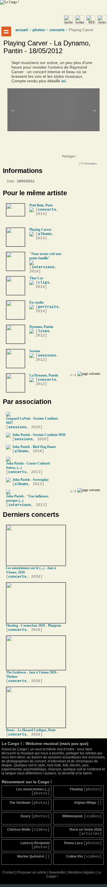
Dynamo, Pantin (41, 327)
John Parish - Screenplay (30, 480)
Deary (35, 816)
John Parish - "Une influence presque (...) (27, 498)
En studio (36, 302)
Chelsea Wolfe (28, 830)
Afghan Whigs (88, 803)
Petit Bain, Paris (41, 205)
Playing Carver (40, 230)
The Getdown (29, 803)
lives (43, 331)
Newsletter (57, 872)
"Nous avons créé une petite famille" (45, 256)
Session (34, 351)
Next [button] (94, 110)
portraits (48, 307)
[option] (57, 102)
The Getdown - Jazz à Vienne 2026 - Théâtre (32, 674)
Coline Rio (84, 856)
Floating (86, 789)
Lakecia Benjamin (35, 845)
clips (43, 282)
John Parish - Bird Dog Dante (34, 447)
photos (39, 30)
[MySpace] (87, 158)
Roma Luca (83, 843)
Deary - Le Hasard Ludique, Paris (31, 730)
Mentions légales (81, 872)
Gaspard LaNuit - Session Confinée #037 (32, 420)
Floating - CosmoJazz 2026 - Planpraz (33, 625)
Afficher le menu (6, 31)
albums (45, 234)
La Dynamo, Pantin (43, 375)
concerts (56, 30)
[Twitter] (93, 158)
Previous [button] (13, 110)
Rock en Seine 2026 (86, 832)
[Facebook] (82, 158)
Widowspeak (82, 816)
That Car (36, 278)
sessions (47, 355)
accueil (21, 30)
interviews (43, 267)
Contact (9, 872)
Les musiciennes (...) (33, 791)
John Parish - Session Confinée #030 (38, 435)
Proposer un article (32, 872)
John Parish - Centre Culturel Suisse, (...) (28, 465)
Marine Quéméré (33, 856)
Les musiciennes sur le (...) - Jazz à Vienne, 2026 (31, 570)
